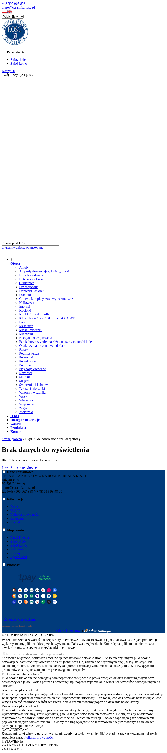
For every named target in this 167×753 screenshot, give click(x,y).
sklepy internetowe (69, 630)
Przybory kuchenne (32, 369)
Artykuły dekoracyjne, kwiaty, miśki (44, 271)
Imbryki (24, 306)
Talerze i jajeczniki (32, 388)
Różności (25, 373)
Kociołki (25, 310)
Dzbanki (25, 295)
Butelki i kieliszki (31, 279)
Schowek (16, 549)
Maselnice (26, 326)
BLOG (15, 510)
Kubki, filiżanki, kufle (34, 314)
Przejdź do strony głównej (20, 467)
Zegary (24, 408)
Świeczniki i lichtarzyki (35, 384)
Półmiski (25, 365)
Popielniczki (27, 361)
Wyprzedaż (27, 404)
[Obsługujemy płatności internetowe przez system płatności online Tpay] (34, 610)
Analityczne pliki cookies (19, 690)
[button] (4, 12)
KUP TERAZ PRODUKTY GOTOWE (47, 318)
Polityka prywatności (24, 514)
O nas (14, 507)
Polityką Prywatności (38, 737)
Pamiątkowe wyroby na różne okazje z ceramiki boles (56, 341)
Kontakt (16, 522)
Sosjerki (24, 381)
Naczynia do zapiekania (35, 338)
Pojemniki (26, 357)
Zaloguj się (18, 59)
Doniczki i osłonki (31, 291)
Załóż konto (18, 63)
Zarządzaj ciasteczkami (20, 619)
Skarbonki (26, 377)
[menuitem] (87, 335)
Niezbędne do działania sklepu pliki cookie (35, 654)
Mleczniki (26, 334)
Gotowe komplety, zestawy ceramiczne (46, 299)
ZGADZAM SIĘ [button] (14, 749)
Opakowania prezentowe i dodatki (42, 345)
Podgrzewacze (29, 353)
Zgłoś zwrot (18, 557)
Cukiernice (26, 283)
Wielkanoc (26, 400)
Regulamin (17, 518)
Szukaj (15, 553)
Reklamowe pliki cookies (19, 706)
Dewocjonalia (28, 287)
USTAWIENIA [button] (12, 741)
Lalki (22, 322)
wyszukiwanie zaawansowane (22, 247)
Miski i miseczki (30, 330)
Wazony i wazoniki (32, 392)
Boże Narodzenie (31, 275)
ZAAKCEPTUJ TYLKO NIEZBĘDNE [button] (30, 745)
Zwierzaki (26, 412)
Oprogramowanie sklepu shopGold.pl (18, 626)
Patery (23, 349)
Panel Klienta (19, 537)
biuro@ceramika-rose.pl (18, 7)
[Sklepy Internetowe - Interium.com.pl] (97, 630)
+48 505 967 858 (13, 3)
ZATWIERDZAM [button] (15, 730)
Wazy (23, 396)
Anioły (24, 267)
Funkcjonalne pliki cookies (20, 674)
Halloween (26, 302)
